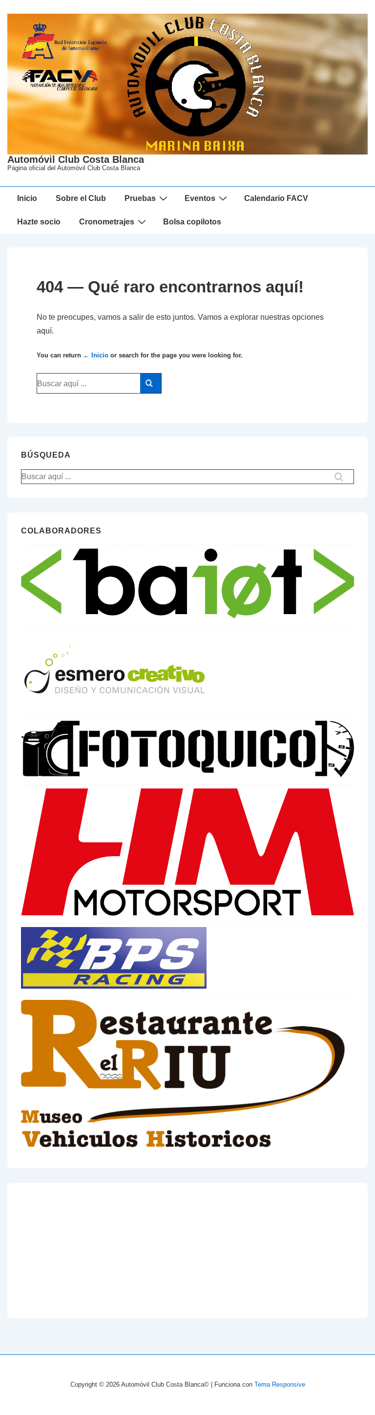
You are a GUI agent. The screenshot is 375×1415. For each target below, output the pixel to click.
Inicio (27, 198)
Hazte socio (39, 222)
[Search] (150, 383)
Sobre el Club (81, 198)
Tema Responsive (279, 1384)
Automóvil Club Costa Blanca (75, 159)
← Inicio (95, 355)
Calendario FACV (276, 198)
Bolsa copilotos (192, 222)
